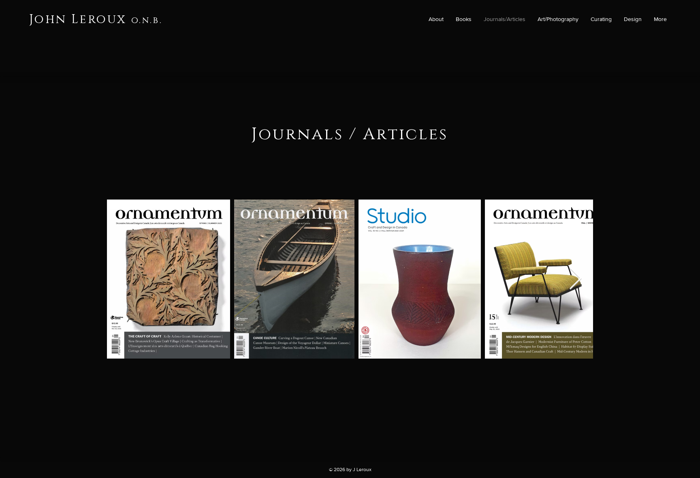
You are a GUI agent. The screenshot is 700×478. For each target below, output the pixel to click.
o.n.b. (146, 20)
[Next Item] (575, 279)
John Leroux (77, 19)
